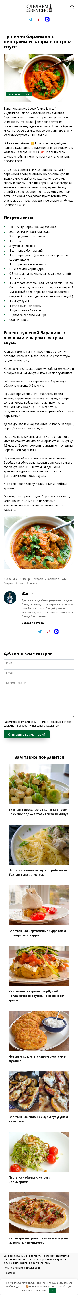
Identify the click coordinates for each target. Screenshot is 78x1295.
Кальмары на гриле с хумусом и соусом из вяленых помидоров (38, 1240)
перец (9, 583)
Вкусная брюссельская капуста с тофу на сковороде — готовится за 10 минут (38, 812)
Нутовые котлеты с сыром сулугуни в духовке (37, 1058)
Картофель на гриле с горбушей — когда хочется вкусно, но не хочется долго (37, 995)
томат (21, 583)
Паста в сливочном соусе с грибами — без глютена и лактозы (38, 872)
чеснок (33, 583)
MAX (36, 152)
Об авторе (9, 1272)
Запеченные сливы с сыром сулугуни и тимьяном (38, 1119)
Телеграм (23, 152)
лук (65, 579)
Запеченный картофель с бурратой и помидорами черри (37, 933)
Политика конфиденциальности (22, 1267)
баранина (11, 579)
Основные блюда (19, 94)
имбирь (26, 579)
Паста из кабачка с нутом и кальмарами (30, 1179)
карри (39, 579)
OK (52, 1290)
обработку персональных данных (39, 725)
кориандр (53, 579)
